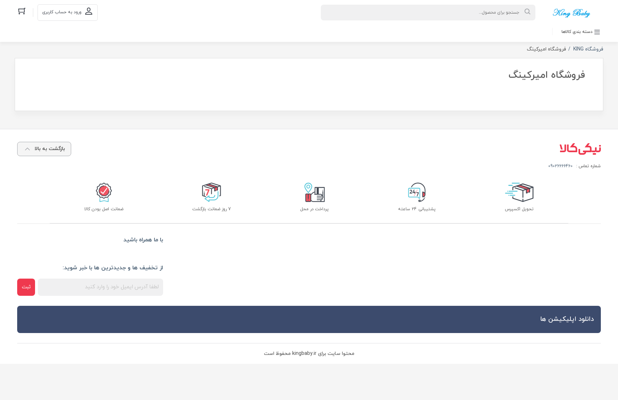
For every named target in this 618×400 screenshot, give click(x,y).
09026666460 (560, 166)
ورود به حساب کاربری (62, 12)
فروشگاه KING (588, 49)
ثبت (26, 287)
